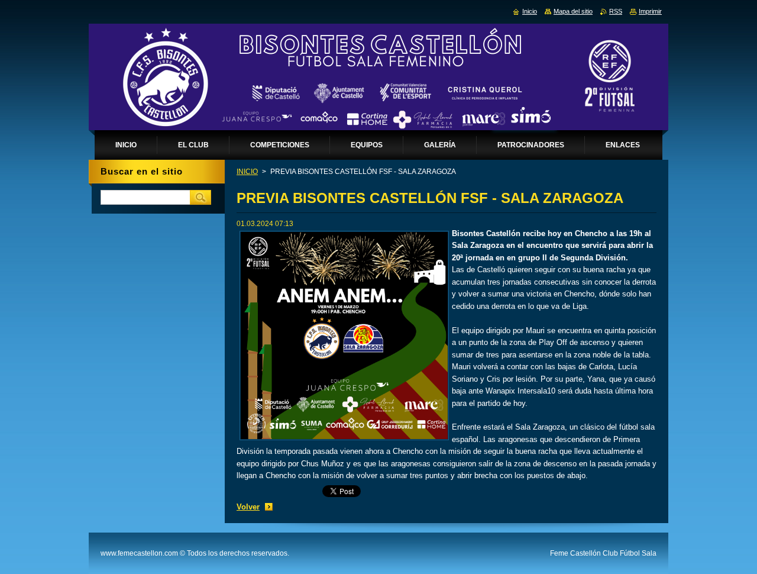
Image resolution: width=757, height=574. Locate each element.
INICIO (247, 171)
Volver (248, 506)
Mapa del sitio (573, 11)
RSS (615, 11)
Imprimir (650, 11)
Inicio (529, 11)
